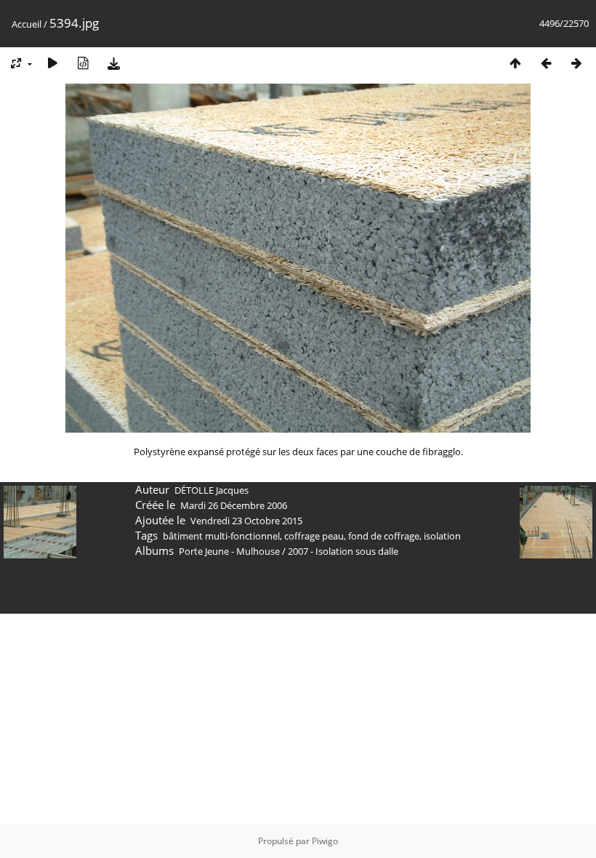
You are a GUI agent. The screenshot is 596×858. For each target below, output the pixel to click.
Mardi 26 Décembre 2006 (233, 505)
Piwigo (325, 841)
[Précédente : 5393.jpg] (546, 63)
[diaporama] (52, 63)
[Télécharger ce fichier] (113, 63)
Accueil (26, 24)
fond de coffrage (383, 535)
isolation (442, 535)
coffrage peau (314, 535)
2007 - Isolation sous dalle (343, 551)
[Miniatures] (515, 63)
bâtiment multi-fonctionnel (221, 535)
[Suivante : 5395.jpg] (576, 63)
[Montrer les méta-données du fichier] (83, 63)
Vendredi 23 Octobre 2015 (246, 520)
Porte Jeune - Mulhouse (229, 551)
